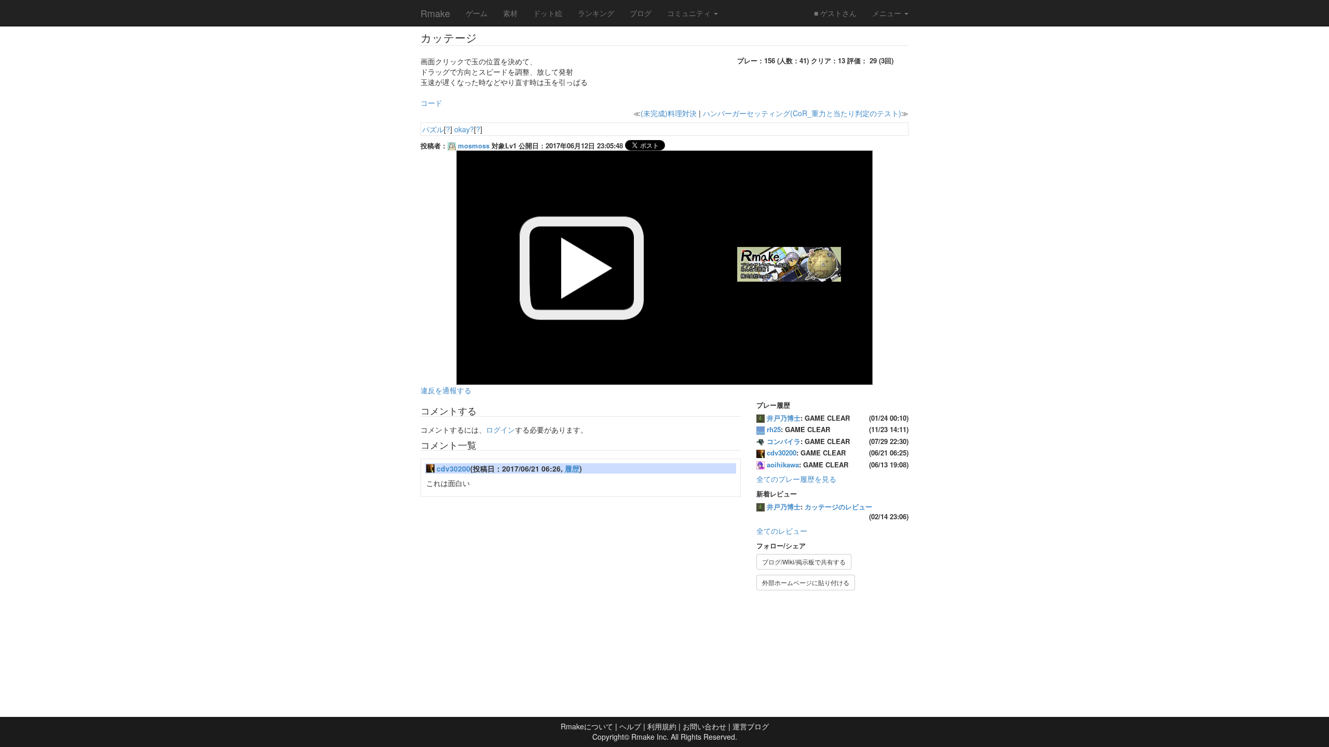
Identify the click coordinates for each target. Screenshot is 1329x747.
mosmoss (474, 145)
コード (431, 103)
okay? (464, 129)
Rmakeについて (587, 726)
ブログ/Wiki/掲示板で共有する (804, 561)
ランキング (596, 13)
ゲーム (476, 13)
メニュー (887, 13)
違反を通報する (446, 390)
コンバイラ (784, 441)
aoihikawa (783, 464)
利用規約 (661, 726)
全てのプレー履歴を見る (796, 479)
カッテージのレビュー (838, 506)
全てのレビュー (781, 530)
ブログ (641, 13)
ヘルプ (630, 726)
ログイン (500, 429)
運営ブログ (751, 726)
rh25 (774, 429)
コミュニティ (690, 13)
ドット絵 (547, 13)
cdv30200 (453, 468)
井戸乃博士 (784, 418)
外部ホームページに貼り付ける (805, 582)
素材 (510, 13)
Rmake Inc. (650, 736)
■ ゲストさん (835, 13)
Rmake (435, 13)
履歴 (572, 468)
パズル (433, 129)
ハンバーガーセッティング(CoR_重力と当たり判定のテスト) (802, 113)
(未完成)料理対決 (669, 113)
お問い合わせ (704, 726)
